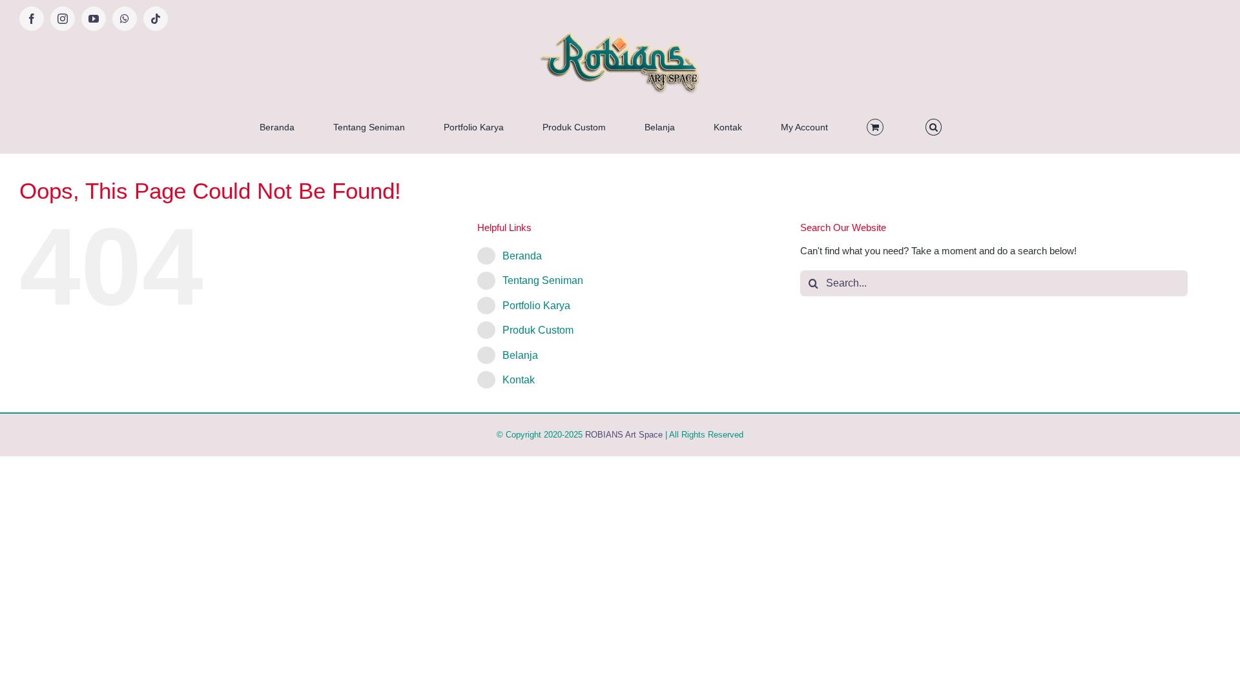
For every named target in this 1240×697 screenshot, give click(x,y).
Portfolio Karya (536, 305)
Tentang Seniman (542, 280)
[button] (933, 127)
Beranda (522, 255)
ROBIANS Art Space (624, 434)
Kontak (518, 379)
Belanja (520, 355)
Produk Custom (538, 330)
